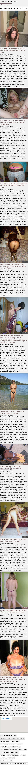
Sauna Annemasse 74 (15, 746)
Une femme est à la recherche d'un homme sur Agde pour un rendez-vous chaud (12, 122)
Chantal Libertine (14, 741)
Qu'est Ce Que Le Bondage (7, 755)
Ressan (14, 738)
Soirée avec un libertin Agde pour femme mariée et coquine (12, 412)
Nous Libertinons (4, 741)
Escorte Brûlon (20, 738)
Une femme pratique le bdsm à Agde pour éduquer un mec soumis (13, 540)
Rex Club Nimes (4, 749)
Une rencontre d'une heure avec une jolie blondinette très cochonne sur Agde (13, 50)
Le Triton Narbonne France (7, 758)
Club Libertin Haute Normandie (8, 735)
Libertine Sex (13, 749)
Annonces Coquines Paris (16, 744)
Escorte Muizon (4, 746)
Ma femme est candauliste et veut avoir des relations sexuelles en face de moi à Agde (13, 266)
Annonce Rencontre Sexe (8, 1)
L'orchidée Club (4, 744)
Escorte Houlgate (22, 749)
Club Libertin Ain (4, 752)
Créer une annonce (6, 5)
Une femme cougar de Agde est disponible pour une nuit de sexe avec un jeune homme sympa (13, 679)
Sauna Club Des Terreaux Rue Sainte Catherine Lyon (13, 763)
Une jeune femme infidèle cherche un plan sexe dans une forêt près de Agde (13, 185)
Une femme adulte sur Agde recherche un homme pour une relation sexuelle (11, 468)
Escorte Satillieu (14, 752)
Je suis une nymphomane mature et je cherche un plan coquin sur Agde (13, 611)
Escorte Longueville (5, 738)
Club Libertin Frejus (20, 755)
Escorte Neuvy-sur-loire (6, 760)
